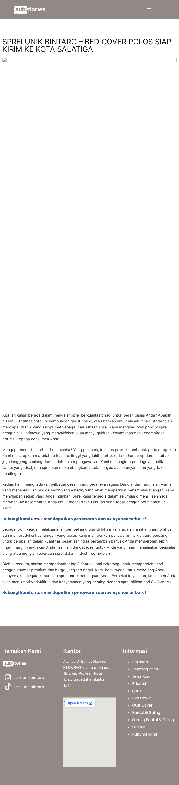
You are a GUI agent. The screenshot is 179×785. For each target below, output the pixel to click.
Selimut (139, 727)
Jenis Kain (141, 676)
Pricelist (139, 683)
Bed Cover (141, 698)
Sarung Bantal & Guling (153, 719)
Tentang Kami (145, 669)
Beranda (140, 662)
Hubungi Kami (144, 734)
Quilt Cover (142, 705)
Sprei (136, 691)
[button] (149, 10)
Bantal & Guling (146, 712)
